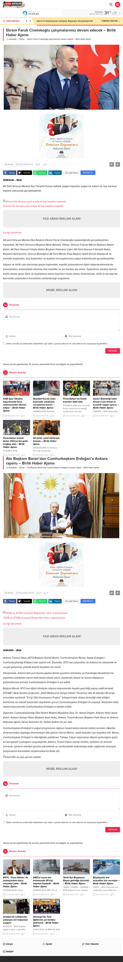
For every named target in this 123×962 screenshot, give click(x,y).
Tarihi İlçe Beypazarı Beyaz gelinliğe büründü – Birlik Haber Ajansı (76, 880)
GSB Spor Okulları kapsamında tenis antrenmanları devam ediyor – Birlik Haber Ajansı (14, 404)
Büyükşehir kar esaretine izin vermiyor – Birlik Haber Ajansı (106, 880)
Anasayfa (12, 39)
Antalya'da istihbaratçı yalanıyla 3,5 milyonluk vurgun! (15, 919)
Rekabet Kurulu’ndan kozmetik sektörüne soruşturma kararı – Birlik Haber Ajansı (44, 403)
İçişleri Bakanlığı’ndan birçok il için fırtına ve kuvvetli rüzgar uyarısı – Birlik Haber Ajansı (106, 403)
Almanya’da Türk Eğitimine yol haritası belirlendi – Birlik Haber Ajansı (46, 921)
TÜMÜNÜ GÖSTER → (110, 21)
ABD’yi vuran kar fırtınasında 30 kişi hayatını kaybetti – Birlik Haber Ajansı (46, 882)
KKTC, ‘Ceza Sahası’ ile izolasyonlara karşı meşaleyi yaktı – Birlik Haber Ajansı (15, 882)
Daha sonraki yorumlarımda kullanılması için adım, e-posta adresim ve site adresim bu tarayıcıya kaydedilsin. (57, 343)
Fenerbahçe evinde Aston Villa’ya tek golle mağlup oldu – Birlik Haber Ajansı (15, 443)
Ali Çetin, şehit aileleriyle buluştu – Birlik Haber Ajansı (46, 441)
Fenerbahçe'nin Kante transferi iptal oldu (75, 400)
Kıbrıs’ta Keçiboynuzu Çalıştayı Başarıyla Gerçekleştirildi (65, 21)
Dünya (22, 39)
